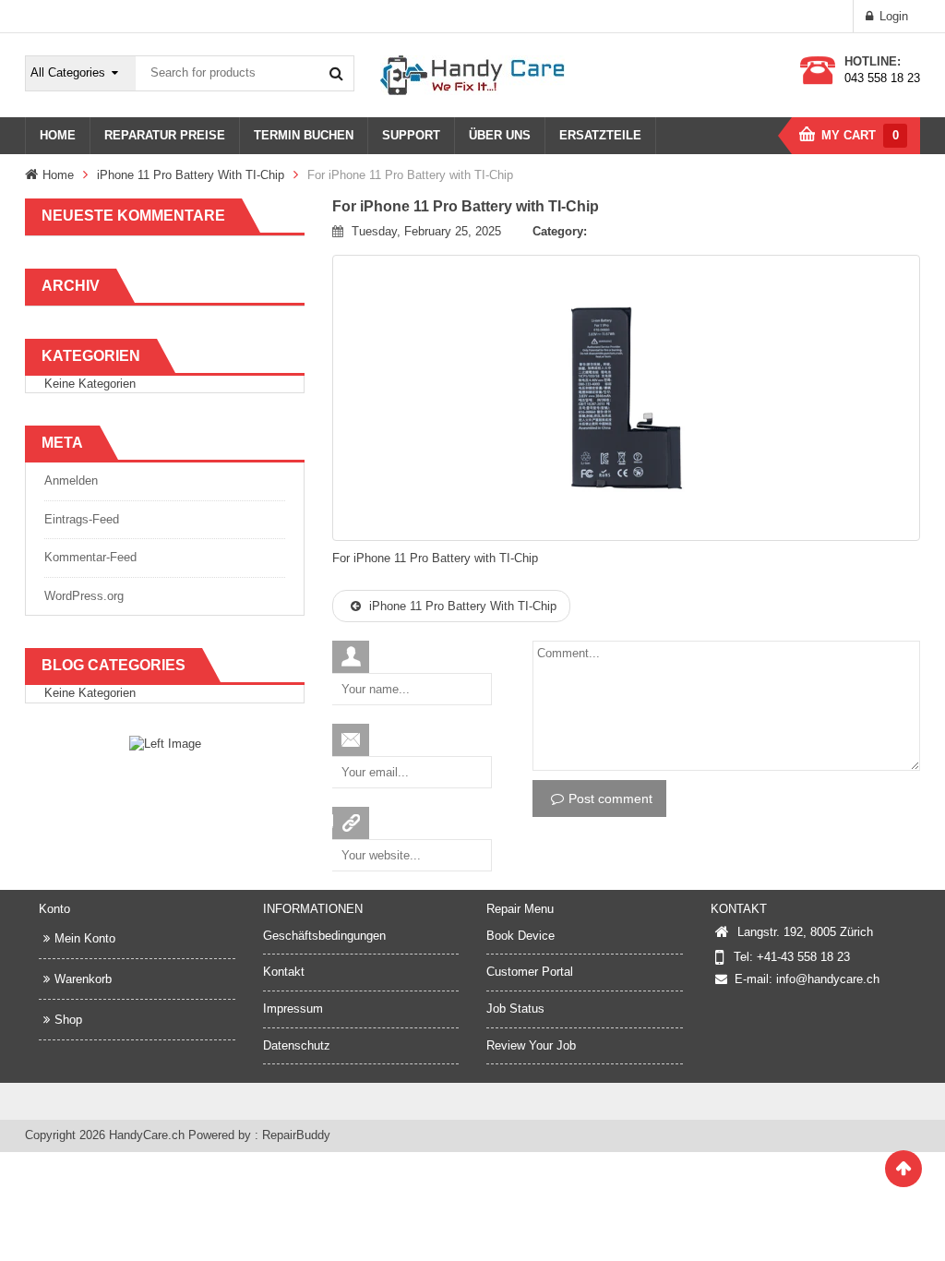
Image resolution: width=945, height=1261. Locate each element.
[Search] (335, 72)
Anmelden (71, 480)
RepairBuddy (296, 1135)
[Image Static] (165, 744)
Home (58, 175)
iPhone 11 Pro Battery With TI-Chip (190, 175)
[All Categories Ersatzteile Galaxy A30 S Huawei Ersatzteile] (81, 73)
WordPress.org (84, 596)
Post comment (610, 798)
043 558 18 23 (882, 78)
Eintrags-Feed (81, 519)
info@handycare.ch (827, 979)
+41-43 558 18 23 (803, 957)
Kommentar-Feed (90, 557)
